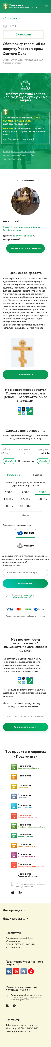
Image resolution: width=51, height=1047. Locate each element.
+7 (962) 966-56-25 (28, 1028)
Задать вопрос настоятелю (25, 248)
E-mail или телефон (12, 565)
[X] (23, 409)
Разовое (37, 475)
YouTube (16, 971)
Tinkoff (25, 545)
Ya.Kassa (25, 533)
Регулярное (13, 475)
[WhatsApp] (19, 413)
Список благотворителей (21, 139)
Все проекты (13, 18)
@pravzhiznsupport (27, 1025)
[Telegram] (23, 413)
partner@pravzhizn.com (18, 1031)
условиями (27, 595)
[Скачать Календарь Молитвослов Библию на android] (22, 892)
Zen (31, 971)
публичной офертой (21, 597)
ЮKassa (39, 609)
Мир (28, 609)
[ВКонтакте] (19, 409)
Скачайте (13, 987)
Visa (9, 609)
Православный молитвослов (28, 883)
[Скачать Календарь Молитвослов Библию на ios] (15, 892)
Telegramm (23, 971)
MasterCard (19, 609)
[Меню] (46, 6)
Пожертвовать (25, 374)
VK (9, 971)
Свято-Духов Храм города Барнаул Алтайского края (22, 228)
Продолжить (25, 583)
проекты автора (22, 235)
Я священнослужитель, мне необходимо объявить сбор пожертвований (19, 155)
